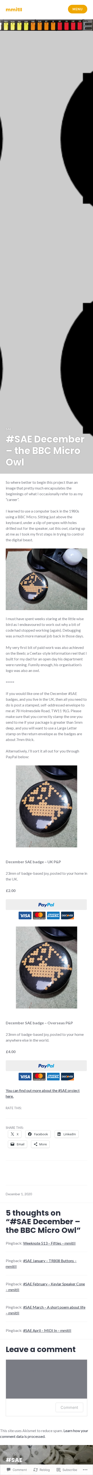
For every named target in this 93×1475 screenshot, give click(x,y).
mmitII (14, 9)
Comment (69, 1407)
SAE (8, 429)
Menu (77, 9)
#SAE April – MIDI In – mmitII (47, 1330)
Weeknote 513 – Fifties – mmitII (49, 1243)
